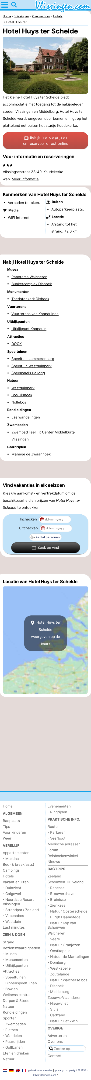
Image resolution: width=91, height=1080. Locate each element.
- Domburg (57, 962)
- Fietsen (10, 1030)
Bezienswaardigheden (21, 948)
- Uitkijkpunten (15, 965)
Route (53, 826)
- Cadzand (56, 1015)
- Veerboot (57, 838)
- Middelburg (58, 991)
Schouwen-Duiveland (66, 882)
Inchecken (29, 519)
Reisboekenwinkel (63, 856)
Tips (6, 826)
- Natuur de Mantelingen (68, 956)
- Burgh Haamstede (64, 917)
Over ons (55, 1041)
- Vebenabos (13, 915)
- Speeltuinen (14, 977)
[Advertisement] (45, 246)
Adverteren (57, 1035)
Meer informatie (25, 179)
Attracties (11, 971)
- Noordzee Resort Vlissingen (18, 901)
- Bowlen (10, 989)
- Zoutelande (58, 974)
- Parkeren (57, 832)
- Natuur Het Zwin (63, 1021)
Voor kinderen (14, 832)
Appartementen (16, 853)
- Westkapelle (59, 968)
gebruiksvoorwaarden (40, 1070)
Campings (11, 870)
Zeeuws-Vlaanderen (64, 997)
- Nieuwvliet (58, 1003)
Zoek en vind (48, 547)
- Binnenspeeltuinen (20, 983)
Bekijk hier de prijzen (45, 140)
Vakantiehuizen (16, 882)
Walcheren (56, 933)
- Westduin (12, 921)
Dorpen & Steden (17, 1000)
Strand (8, 942)
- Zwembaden (14, 1024)
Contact (54, 1056)
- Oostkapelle (59, 951)
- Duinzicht (12, 888)
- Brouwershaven (62, 893)
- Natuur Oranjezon (64, 945)
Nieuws (54, 861)
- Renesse (56, 888)
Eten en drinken (16, 1053)
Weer (7, 838)
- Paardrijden (14, 1041)
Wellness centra (16, 995)
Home (8, 806)
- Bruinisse (57, 899)
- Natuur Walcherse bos (67, 980)
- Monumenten (15, 959)
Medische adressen (64, 844)
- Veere (54, 939)
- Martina (11, 858)
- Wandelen (12, 1035)
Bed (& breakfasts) (18, 864)
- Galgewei (12, 893)
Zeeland (54, 876)
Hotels (8, 876)
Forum (53, 850)
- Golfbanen (13, 1047)
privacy (59, 1070)
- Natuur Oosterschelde (68, 911)
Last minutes (14, 927)
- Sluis (53, 1009)
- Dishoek (56, 986)
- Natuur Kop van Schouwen (62, 925)
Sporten (10, 1018)
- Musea (10, 954)
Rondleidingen (15, 1012)
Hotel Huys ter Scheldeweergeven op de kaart (46, 633)
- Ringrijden (57, 812)
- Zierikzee (57, 905)
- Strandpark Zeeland (21, 910)
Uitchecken (29, 528)
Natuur (8, 1006)
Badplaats (11, 820)
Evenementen (59, 806)
